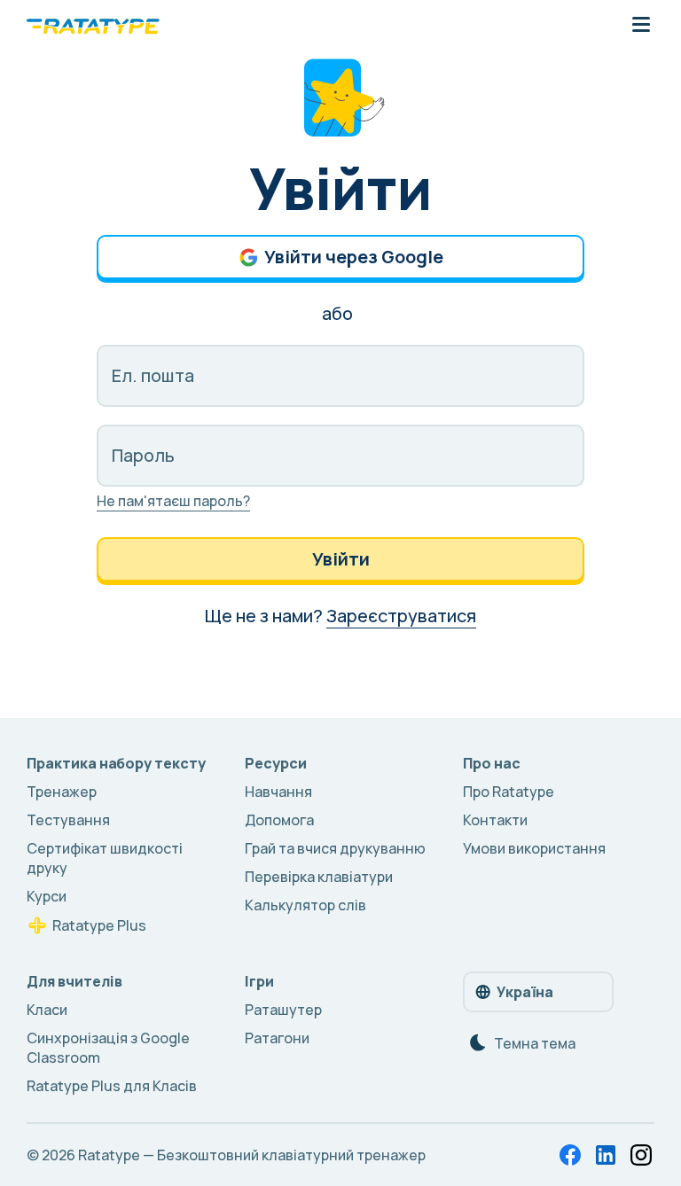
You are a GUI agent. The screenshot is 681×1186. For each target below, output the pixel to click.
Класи (47, 1009)
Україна (525, 992)
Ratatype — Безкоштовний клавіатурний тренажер (252, 1155)
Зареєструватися (401, 616)
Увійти (341, 559)
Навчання (278, 791)
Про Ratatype (508, 791)
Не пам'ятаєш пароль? (173, 501)
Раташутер (283, 1009)
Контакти (495, 820)
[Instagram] (641, 1155)
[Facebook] (570, 1155)
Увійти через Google (353, 257)
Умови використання (534, 848)
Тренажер (62, 791)
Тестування (68, 820)
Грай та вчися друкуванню (335, 848)
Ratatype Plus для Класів (112, 1086)
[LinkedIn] (605, 1155)
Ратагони (277, 1038)
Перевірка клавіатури (319, 876)
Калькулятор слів (305, 905)
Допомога (279, 820)
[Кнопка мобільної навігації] (641, 25)
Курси (47, 896)
